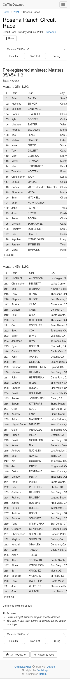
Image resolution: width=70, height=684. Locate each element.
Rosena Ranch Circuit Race (29, 22)
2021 (16, 12)
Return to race (45, 654)
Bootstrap (42, 670)
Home (6, 12)
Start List (35, 56)
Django (51, 666)
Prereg (56, 56)
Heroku (43, 674)
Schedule (51, 32)
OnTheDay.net (13, 4)
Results (13, 56)
